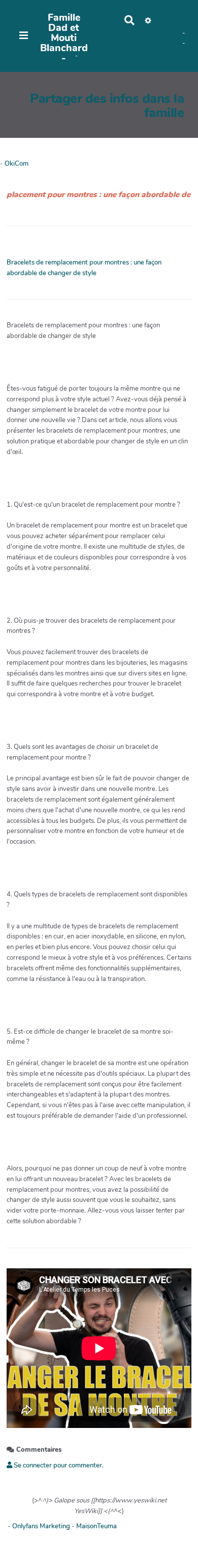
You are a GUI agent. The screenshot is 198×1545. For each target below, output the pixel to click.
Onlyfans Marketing (42, 1526)
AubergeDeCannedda (149, 43)
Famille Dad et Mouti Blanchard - (64, 38)
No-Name (170, 19)
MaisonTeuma (96, 1526)
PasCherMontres (63, 66)
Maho (174, 32)
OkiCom (62, 55)
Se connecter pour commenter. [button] (58, 1465)
